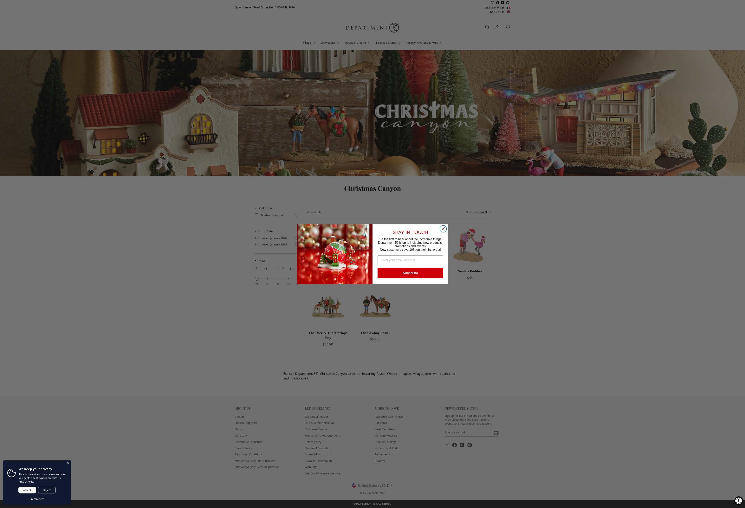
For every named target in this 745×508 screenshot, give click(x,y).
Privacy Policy (26, 481)
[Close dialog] (443, 228)
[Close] (68, 463)
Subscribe (410, 273)
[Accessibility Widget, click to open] (738, 500)
